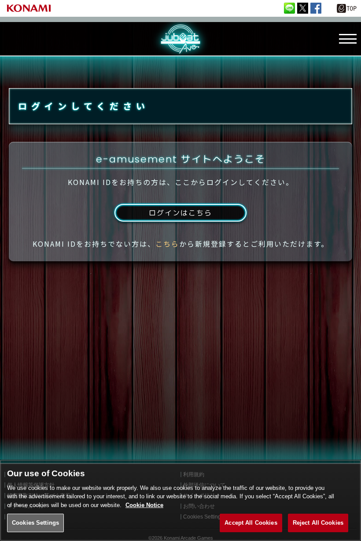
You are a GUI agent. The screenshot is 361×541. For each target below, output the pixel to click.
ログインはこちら (180, 213)
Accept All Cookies (251, 522)
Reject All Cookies (318, 522)
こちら (167, 243)
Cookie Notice (144, 505)
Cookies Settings (35, 522)
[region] (180, 500)
